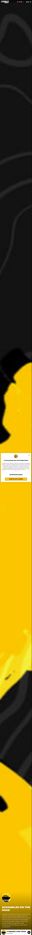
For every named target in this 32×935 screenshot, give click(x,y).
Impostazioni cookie (16, 474)
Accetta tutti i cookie (16, 479)
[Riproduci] (28, 932)
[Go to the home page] (5, 2)
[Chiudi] (29, 455)
